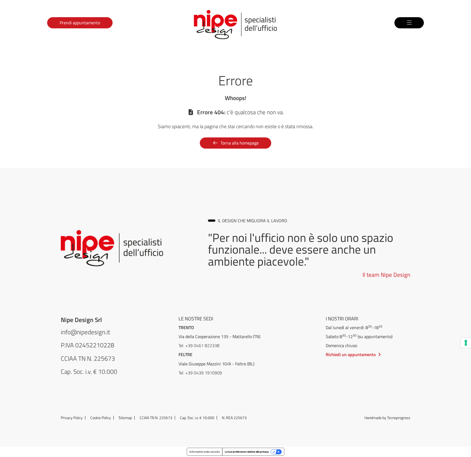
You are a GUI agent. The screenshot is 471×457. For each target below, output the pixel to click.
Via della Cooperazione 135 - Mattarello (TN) (219, 336)
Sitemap (125, 418)
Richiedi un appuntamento (351, 354)
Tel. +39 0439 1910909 (200, 373)
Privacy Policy (72, 418)
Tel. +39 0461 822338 (199, 345)
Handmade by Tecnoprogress (387, 418)
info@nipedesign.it (85, 331)
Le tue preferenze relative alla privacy (247, 451)
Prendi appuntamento (80, 22)
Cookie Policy (100, 418)
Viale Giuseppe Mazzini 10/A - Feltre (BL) (216, 363)
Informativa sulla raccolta (204, 451)
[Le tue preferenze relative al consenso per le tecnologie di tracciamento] (466, 343)
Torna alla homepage (240, 143)
